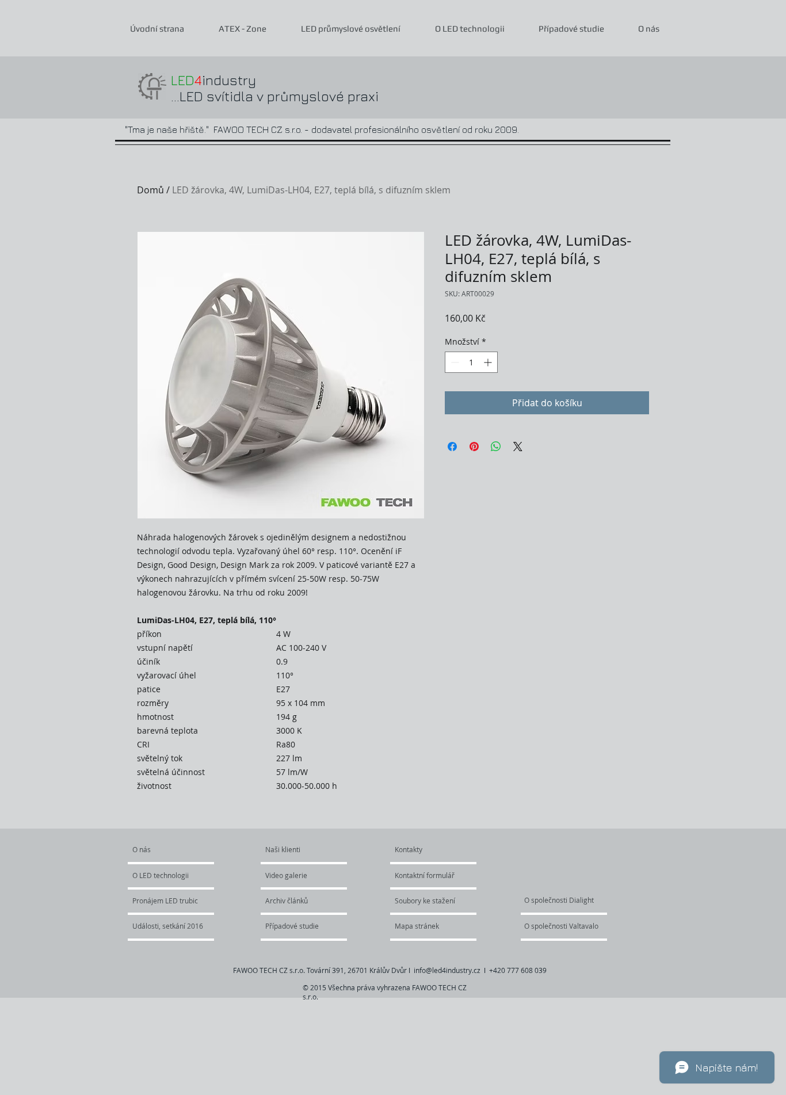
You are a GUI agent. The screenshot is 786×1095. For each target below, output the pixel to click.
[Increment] (489, 362)
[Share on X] (518, 446)
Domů (150, 190)
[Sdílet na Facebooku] (452, 446)
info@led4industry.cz (447, 970)
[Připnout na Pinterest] (474, 446)
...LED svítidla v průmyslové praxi (275, 96)
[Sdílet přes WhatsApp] (496, 446)
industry (213, 80)
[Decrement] (454, 362)
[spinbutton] (471, 362)
